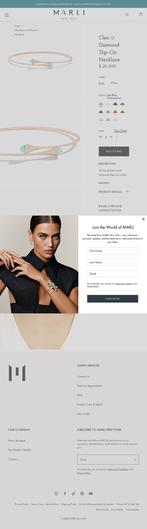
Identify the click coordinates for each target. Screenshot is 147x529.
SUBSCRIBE (112, 298)
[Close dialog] (143, 219)
